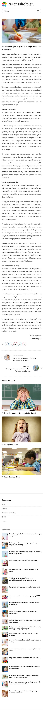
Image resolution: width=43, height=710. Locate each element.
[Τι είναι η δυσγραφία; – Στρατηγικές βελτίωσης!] (21, 397)
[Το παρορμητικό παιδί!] (21, 429)
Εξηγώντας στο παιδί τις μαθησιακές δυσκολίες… (24, 658)
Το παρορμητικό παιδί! (10, 444)
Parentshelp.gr (20, 4)
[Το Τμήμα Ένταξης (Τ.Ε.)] (21, 461)
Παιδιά (4, 517)
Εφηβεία (4, 508)
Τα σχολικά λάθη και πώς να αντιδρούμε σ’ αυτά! (24, 587)
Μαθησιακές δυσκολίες (9, 513)
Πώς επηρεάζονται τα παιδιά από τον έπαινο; (23, 560)
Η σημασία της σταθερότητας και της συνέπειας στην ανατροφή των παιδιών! (24, 676)
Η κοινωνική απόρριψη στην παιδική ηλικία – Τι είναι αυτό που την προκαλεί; (24, 683)
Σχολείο (4, 521)
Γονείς (3, 504)
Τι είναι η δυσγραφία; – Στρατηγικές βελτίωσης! (19, 413)
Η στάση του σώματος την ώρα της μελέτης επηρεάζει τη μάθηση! (23, 544)
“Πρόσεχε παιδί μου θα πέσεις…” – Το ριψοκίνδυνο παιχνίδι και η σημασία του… (22, 579)
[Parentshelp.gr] (4, 4)
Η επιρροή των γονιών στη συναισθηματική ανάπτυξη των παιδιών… (23, 692)
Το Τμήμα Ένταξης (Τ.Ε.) (11, 477)
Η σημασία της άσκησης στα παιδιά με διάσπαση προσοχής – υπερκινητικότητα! (24, 628)
